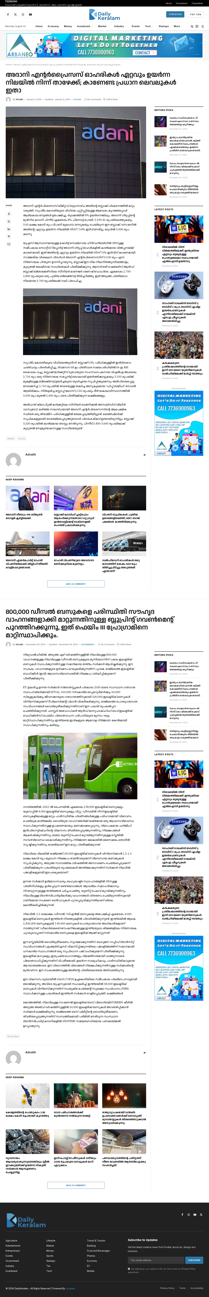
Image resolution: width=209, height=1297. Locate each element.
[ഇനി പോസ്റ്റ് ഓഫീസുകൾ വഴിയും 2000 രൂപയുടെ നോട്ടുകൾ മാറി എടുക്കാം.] (76, 1141)
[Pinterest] (9, 236)
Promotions (181, 3)
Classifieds (197, 3)
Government (88, 644)
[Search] (192, 26)
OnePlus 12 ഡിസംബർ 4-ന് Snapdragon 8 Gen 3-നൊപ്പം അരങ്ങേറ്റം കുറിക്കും (184, 121)
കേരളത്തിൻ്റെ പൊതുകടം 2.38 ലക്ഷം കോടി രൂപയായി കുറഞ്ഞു (27, 1114)
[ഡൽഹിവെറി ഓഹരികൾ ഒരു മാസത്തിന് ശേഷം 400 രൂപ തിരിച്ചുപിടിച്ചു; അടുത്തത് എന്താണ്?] (124, 543)
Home (39, 26)
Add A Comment (76, 584)
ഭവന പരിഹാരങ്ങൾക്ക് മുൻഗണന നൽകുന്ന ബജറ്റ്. (72, 1114)
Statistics (175, 14)
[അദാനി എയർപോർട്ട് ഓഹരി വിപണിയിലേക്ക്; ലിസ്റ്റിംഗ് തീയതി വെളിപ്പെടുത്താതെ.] (28, 543)
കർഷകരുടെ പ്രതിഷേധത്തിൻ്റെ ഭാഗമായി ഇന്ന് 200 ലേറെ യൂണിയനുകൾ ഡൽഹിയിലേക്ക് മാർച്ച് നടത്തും (182, 368)
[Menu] (196, 26)
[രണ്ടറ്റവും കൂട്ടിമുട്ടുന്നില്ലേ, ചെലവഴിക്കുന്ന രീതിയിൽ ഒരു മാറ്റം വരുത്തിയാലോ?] (160, 189)
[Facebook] (9, 214)
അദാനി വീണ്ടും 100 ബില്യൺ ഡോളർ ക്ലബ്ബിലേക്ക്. (24, 516)
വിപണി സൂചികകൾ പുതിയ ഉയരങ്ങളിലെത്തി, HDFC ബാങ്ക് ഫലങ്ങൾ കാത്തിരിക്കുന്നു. (121, 518)
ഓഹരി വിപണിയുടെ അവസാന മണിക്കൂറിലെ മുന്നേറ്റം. (74, 562)
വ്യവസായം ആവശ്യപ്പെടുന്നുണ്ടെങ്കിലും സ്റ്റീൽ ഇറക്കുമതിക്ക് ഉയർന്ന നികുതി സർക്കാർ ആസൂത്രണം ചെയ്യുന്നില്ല (27, 1165)
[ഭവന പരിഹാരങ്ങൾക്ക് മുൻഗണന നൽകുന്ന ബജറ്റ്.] (76, 1095)
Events (136, 26)
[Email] (9, 244)
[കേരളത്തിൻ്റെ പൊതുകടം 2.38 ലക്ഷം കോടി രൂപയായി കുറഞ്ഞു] (28, 1095)
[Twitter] (9, 221)
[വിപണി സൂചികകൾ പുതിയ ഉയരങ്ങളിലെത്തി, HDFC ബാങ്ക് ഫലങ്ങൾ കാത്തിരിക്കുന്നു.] (124, 498)
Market (102, 26)
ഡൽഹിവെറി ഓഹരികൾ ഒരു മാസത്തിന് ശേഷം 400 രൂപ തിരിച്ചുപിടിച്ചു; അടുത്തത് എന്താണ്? (121, 566)
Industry (119, 26)
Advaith (19, 99)
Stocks (77, 99)
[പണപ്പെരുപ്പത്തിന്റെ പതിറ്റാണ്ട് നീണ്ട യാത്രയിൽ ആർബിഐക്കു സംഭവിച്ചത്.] (124, 1141)
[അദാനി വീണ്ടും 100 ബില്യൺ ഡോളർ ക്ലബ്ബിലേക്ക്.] (28, 498)
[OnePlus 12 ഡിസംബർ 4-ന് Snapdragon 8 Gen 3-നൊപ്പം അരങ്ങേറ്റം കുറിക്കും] (160, 121)
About (169, 3)
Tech (148, 26)
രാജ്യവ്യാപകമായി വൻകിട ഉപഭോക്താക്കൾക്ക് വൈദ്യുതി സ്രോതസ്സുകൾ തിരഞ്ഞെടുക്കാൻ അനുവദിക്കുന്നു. (124, 1118)
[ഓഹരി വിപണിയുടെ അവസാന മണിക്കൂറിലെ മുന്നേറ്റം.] (76, 543)
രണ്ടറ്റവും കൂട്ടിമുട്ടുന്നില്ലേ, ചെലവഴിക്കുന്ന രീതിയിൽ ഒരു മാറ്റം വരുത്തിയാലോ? (184, 189)
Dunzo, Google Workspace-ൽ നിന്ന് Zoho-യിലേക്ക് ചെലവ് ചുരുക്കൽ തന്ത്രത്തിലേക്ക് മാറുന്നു (185, 168)
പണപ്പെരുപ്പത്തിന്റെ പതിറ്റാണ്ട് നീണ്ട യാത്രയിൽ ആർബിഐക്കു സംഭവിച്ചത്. (124, 1162)
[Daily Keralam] (104, 14)
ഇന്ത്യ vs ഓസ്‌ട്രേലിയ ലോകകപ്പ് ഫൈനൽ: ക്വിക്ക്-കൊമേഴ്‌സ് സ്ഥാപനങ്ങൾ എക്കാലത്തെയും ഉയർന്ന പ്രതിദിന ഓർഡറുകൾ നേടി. (185, 144)
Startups (164, 26)
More (177, 26)
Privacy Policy (188, 1269)
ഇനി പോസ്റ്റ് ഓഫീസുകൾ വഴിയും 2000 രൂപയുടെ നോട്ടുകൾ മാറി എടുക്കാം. (75, 1162)
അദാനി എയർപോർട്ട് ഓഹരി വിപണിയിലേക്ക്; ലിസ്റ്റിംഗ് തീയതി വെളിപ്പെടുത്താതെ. (27, 564)
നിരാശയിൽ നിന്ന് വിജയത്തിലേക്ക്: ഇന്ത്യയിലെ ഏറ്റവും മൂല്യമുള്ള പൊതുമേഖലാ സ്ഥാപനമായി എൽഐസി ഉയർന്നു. (180, 254)
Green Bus (13, 1036)
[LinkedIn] (9, 229)
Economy (53, 26)
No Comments (94, 99)
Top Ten (195, 14)
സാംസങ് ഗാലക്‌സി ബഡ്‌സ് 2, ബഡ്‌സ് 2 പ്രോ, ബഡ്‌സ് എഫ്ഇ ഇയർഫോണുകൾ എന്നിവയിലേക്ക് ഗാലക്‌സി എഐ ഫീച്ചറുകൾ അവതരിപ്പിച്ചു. (46, 5)
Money (68, 26)
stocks (21, 438)
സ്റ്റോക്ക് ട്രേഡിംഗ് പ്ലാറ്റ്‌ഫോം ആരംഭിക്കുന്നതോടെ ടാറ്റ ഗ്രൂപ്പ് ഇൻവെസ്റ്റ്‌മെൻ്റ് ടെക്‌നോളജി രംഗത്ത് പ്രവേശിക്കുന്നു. (74, 520)
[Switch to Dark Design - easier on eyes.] (202, 26)
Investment (83, 26)
